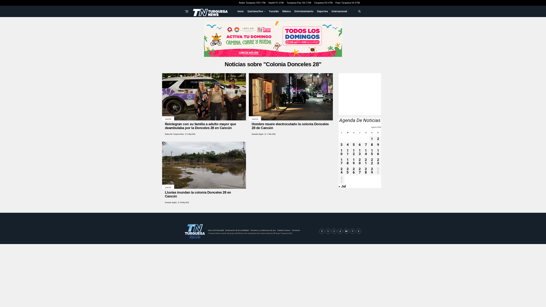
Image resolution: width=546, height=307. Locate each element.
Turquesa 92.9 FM (323, 2)
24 (342, 170)
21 (366, 161)
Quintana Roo (255, 11)
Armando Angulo (257, 134)
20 (360, 161)
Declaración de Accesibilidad (237, 230)
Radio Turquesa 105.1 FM (252, 2)
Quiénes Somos (283, 230)
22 (372, 161)
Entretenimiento (303, 11)
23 (378, 161)
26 (354, 170)
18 (348, 161)
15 (372, 152)
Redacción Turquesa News (174, 134)
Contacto (296, 230)
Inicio (240, 11)
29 (372, 170)
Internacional (339, 11)
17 (342, 161)
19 (354, 161)
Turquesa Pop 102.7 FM (299, 2)
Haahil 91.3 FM (276, 2)
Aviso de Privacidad (216, 230)
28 (366, 170)
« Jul (342, 186)
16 (378, 152)
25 (348, 170)
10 (342, 152)
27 (360, 170)
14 (366, 152)
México (286, 11)
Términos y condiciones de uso (263, 230)
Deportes (322, 11)
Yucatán (274, 11)
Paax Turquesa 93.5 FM (347, 2)
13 (360, 152)
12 (354, 152)
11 (348, 152)
